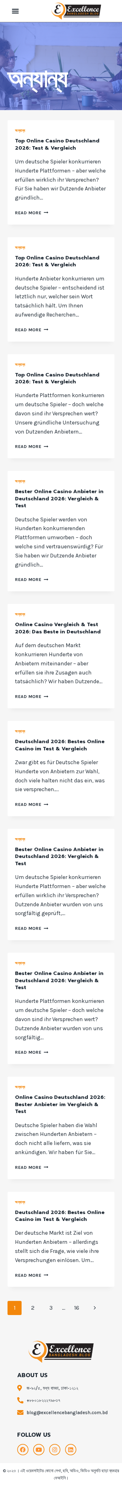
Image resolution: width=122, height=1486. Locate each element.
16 (76, 1307)
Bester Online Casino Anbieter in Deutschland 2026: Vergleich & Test (59, 498)
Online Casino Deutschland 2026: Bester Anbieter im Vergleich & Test (60, 1104)
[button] (15, 11)
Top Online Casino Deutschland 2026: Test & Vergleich (57, 144)
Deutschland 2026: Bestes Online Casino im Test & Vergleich (59, 745)
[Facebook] (22, 1449)
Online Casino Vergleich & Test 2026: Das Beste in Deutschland (58, 628)
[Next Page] (95, 1308)
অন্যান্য (20, 130)
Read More (31, 213)
